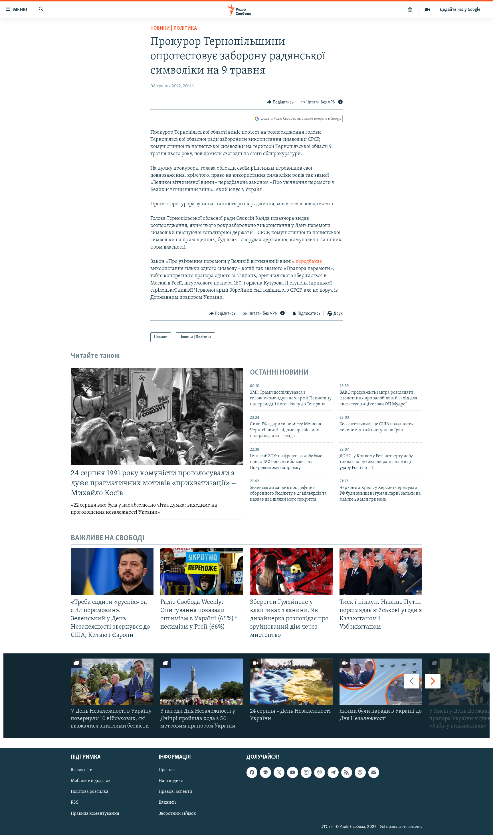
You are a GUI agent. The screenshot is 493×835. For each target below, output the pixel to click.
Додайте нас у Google (460, 9)
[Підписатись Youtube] (292, 772)
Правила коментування (95, 813)
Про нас (167, 770)
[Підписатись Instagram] (306, 772)
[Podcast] (360, 772)
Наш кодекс (171, 781)
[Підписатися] (373, 772)
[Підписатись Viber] (319, 772)
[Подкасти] (410, 10)
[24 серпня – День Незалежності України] (291, 682)
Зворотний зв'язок (177, 813)
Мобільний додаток (91, 781)
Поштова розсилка (89, 792)
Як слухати (82, 770)
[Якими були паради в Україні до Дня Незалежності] (381, 682)
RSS (74, 803)
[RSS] (346, 772)
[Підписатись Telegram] (333, 772)
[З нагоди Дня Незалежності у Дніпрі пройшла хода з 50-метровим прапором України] (201, 682)
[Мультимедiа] (427, 10)
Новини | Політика (173, 28)
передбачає (309, 261)
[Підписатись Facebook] (251, 772)
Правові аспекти (175, 792)
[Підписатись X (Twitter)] (279, 772)
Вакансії (167, 803)
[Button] (280, 102)
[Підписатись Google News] (265, 772)
